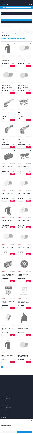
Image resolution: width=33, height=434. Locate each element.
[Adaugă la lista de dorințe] (14, 43)
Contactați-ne (3, 1)
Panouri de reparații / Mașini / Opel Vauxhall (6, 407)
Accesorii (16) (3, 38)
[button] (2, 66)
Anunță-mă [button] (12, 65)
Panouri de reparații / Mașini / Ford (5, 396)
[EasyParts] (5, 4)
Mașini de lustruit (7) (21, 38)
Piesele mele (15, 22)
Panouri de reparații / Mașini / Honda (5, 398)
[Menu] (1, 7)
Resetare (18, 22)
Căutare (16, 20)
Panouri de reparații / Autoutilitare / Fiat (6, 394)
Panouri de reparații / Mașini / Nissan (5, 405)
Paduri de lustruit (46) (11, 38)
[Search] (31, 7)
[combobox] (16, 16)
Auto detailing (4, 9)
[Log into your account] (29, 4)
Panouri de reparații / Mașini (4, 400)
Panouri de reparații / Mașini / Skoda (5, 409)
